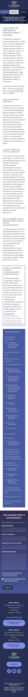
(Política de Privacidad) (9, 575)
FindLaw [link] (14, 691)
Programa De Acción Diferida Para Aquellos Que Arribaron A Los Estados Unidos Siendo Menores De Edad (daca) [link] (13, 454)
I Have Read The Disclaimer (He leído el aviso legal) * (14, 580)
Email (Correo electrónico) (12, 543)
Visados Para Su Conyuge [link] (13, 474)
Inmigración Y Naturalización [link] (10, 338)
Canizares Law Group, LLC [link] (15, 683)
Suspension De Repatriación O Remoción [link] (13, 417)
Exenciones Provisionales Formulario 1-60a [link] (13, 410)
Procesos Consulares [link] (11, 403)
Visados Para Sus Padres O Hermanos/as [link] (13, 481)
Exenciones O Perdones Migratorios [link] (12, 397)
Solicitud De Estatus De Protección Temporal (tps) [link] (13, 490)
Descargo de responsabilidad (12, 572)
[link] (14, 4)
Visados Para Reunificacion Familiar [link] (12, 464)
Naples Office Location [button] (14, 645)
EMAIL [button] (15, 12)
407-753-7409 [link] (17, 617)
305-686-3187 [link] (18, 88)
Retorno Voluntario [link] (14, 364)
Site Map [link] (12, 687)
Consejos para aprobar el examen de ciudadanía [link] (14, 443)
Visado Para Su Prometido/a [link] (13, 469)
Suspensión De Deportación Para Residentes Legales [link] (14, 370)
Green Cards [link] (11, 434)
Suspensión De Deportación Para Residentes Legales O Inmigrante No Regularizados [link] (14, 388)
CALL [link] (24, 12)
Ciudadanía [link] (10, 438)
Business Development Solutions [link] (13, 689)
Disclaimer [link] (6, 687)
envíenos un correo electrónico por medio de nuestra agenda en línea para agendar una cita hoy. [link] (13, 319)
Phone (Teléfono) (8, 534)
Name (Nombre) (7, 526)
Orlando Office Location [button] (14, 622)
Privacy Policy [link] (19, 687)
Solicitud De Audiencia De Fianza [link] (13, 502)
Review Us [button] (14, 664)
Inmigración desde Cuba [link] (12, 353)
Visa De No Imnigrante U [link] (12, 423)
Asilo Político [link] (12, 428)
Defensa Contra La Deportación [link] (12, 360)
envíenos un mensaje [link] (15, 91)
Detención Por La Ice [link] (14, 497)
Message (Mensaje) (9, 552)
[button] (4, 11)
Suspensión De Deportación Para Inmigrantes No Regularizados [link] (13, 378)
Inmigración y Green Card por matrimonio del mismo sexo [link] (13, 345)
